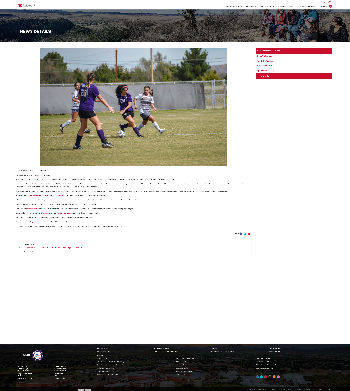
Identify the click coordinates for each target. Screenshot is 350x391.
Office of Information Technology (166, 351)
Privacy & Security (103, 359)
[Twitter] (245, 233)
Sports (49, 170)
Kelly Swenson (35, 222)
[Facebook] (240, 233)
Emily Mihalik (34, 195)
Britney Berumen (47, 213)
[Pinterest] (249, 233)
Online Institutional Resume (106, 368)
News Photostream (265, 56)
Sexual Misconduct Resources (107, 374)
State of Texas (181, 362)
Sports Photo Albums (266, 70)
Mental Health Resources (185, 359)
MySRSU (329, 2)
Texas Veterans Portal (264, 359)
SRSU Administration (104, 351)
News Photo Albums (265, 66)
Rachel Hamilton (34, 209)
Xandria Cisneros (62, 213)
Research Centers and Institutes (222, 351)
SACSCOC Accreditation (264, 368)
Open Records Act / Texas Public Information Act (114, 365)
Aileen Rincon (62, 195)
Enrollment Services (253, 6)
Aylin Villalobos (32, 184)
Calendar (323, 6)
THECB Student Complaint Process (268, 365)
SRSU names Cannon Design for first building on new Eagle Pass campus (53, 248)
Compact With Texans (184, 371)
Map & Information (275, 351)
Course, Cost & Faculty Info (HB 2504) (110, 362)
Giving (323, 2)
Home (27, 14)
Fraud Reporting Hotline (105, 371)
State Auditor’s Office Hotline (186, 365)
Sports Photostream (265, 61)
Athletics (292, 6)
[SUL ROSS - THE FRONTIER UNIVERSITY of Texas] (27, 6)
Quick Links (311, 6)
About (227, 6)
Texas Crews (180, 374)
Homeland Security (262, 362)
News (302, 6)
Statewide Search (182, 368)
